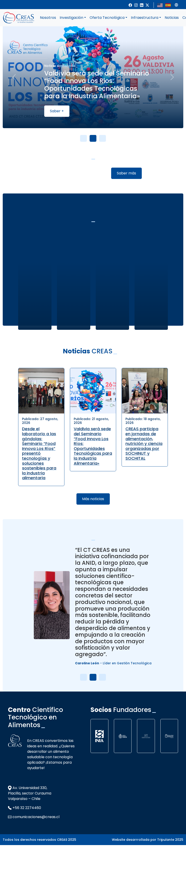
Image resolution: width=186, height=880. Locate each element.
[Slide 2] (93, 138)
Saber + (57, 111)
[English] (160, 4)
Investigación (71, 17)
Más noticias (93, 498)
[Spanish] (168, 4)
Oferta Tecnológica (107, 17)
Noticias (172, 17)
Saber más (126, 173)
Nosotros (48, 17)
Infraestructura (144, 17)
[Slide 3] (102, 138)
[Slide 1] (83, 138)
